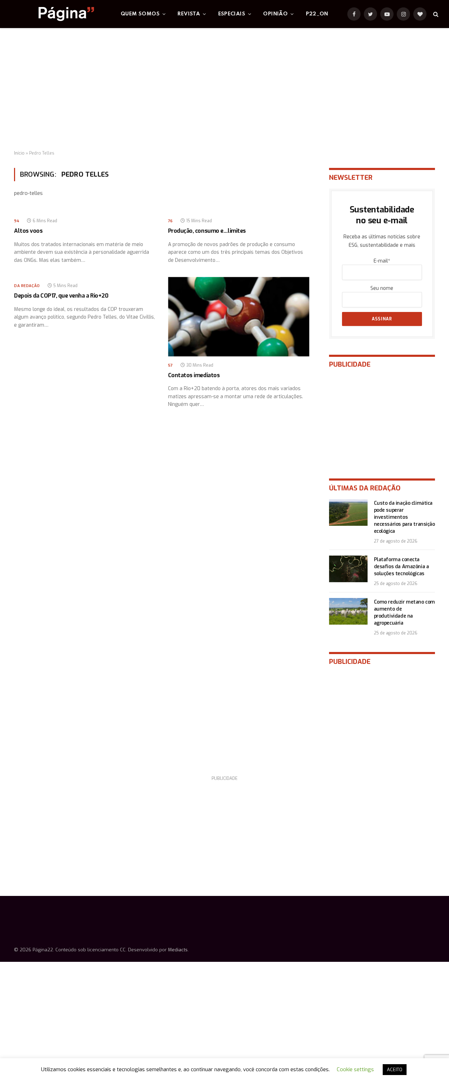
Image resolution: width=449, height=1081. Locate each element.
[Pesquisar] (435, 14)
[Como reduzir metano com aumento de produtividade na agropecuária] (348, 611)
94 (16, 221)
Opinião (275, 14)
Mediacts (178, 950)
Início (19, 153)
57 (170, 365)
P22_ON (317, 14)
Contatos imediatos (194, 375)
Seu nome (381, 288)
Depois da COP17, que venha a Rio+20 (61, 295)
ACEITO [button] (394, 1070)
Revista (188, 14)
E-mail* (382, 261)
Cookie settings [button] (355, 1069)
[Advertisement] (224, 89)
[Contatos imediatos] (238, 316)
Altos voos (28, 230)
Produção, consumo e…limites (207, 230)
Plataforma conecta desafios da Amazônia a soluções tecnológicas (401, 566)
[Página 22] (52, 14)
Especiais (232, 14)
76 (170, 221)
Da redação (27, 285)
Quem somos (140, 14)
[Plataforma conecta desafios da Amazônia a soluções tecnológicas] (348, 569)
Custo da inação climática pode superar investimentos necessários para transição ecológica (404, 517)
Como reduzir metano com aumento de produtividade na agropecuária (404, 612)
